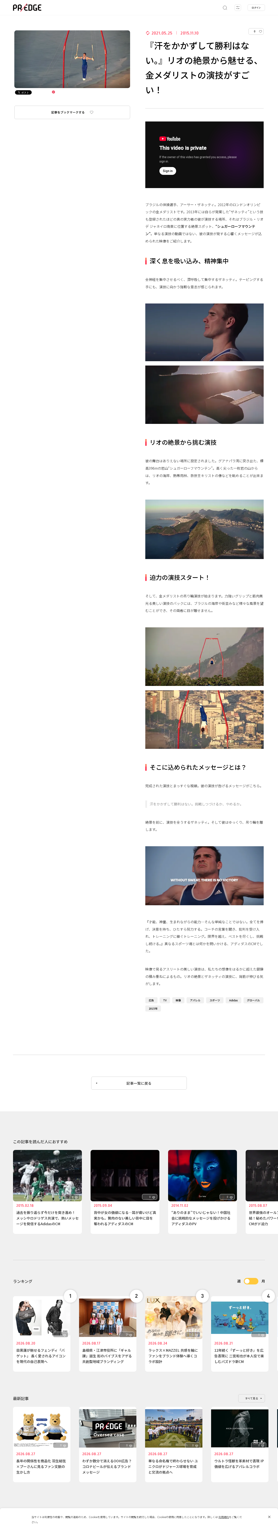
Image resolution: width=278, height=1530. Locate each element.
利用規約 (223, 1517)
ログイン (256, 7)
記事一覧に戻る (139, 1083)
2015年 (153, 1008)
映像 (178, 1000)
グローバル (253, 1000)
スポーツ (215, 1000)
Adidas (233, 1000)
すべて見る (251, 1398)
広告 (151, 1000)
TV (165, 1000)
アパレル (195, 1000)
